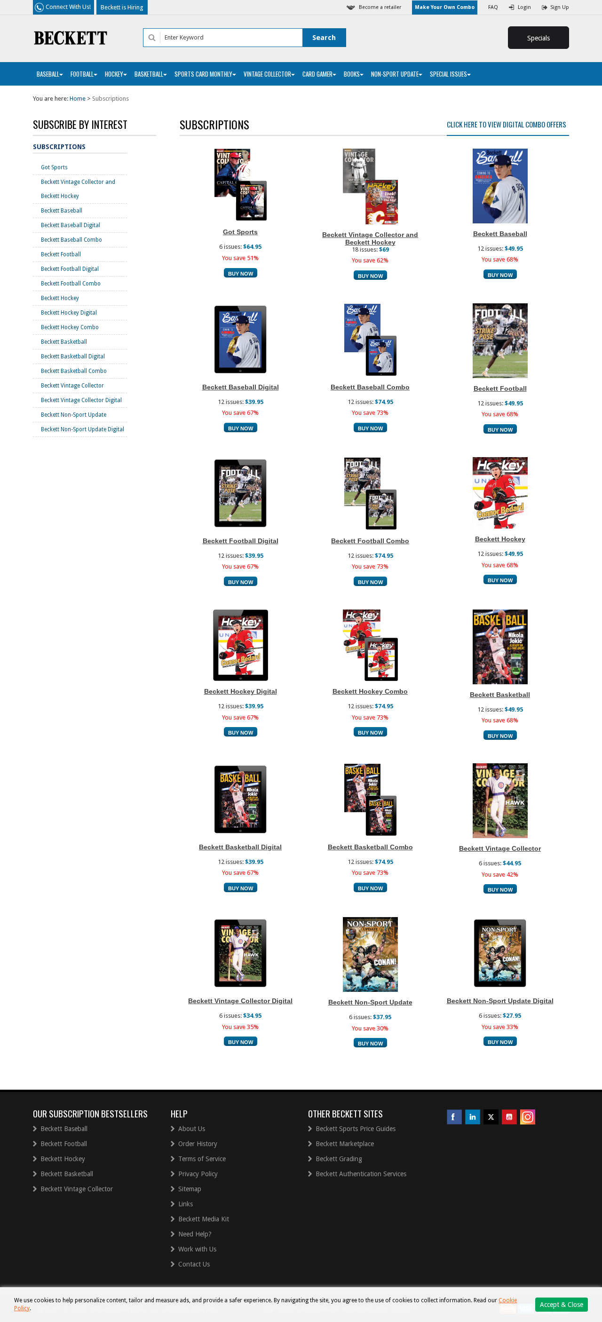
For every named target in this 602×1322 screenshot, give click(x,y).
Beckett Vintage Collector (72, 385)
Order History (197, 1144)
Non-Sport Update (395, 74)
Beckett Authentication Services (361, 1174)
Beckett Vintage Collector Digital (81, 400)
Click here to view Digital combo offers (506, 124)
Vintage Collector (267, 74)
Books (352, 74)
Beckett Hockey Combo (70, 327)
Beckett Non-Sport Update (73, 415)
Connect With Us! (68, 6)
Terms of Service (202, 1159)
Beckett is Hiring (122, 7)
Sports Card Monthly (203, 74)
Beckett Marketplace (345, 1144)
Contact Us (194, 1264)
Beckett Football (61, 254)
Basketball (149, 74)
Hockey (114, 74)
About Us (191, 1128)
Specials (538, 38)
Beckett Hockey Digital (69, 312)
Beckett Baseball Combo (71, 240)
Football (82, 74)
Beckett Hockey (60, 298)
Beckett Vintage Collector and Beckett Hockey (78, 189)
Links (185, 1204)
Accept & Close (561, 1304)
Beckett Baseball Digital (70, 225)
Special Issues (448, 74)
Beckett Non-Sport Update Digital (82, 429)
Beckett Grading (339, 1159)
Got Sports (54, 167)
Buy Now (240, 274)
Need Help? (195, 1234)
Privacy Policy (198, 1174)
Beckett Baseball (61, 210)
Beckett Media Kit (203, 1219)
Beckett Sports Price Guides (356, 1128)
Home (78, 98)
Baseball (48, 74)
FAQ (493, 7)
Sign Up (559, 7)
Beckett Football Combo (71, 283)
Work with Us (197, 1249)
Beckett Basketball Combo (74, 371)
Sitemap (189, 1189)
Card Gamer (317, 74)
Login (524, 7)
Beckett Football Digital (70, 269)
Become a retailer (380, 7)
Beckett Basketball (64, 342)
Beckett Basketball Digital (73, 356)
